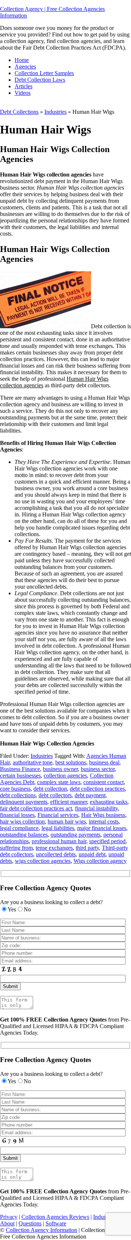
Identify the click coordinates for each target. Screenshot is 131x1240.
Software (55, 1223)
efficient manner (68, 802)
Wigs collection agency (100, 861)
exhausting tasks (108, 802)
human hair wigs (67, 821)
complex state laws (58, 782)
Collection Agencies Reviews (55, 1217)
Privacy (8, 1217)
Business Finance (20, 769)
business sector (98, 769)
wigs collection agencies (43, 861)
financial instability (96, 808)
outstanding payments (75, 835)
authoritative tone (32, 762)
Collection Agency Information (41, 1230)
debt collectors (55, 795)
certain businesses (20, 775)
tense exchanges (54, 848)
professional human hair (59, 841)
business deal (104, 762)
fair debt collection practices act (36, 808)
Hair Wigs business (103, 815)
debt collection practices (97, 789)
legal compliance (19, 828)
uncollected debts (56, 854)
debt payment (90, 795)
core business (15, 789)
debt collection (50, 789)
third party (87, 848)
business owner (60, 769)
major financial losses (101, 828)
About (7, 1223)
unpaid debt (92, 854)
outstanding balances (24, 835)
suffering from (16, 848)
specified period (107, 841)
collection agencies (65, 775)
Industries (55, 112)
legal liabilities (57, 828)
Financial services (57, 815)
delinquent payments (23, 802)
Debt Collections (19, 112)
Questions (30, 1223)
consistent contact (103, 782)
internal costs (104, 821)
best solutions (70, 762)
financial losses (17, 815)
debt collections (18, 795)
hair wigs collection (22, 821)
